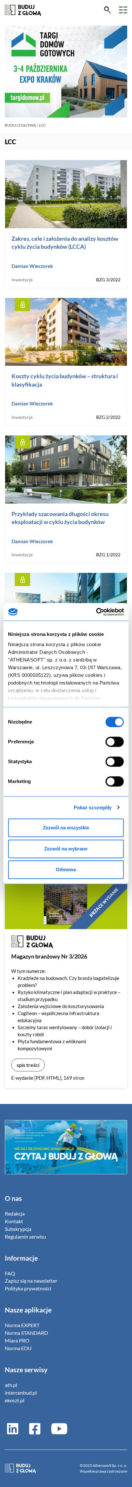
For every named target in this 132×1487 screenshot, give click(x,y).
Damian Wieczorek (32, 266)
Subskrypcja (18, 1229)
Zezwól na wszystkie (66, 827)
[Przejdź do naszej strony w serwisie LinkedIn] (13, 1428)
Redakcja (15, 1213)
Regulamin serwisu (25, 1236)
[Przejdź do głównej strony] (23, 9)
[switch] (115, 742)
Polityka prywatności (28, 1288)
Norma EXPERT (22, 1325)
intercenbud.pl (21, 1392)
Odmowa (66, 869)
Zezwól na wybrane (65, 848)
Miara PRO (17, 1340)
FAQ (10, 1273)
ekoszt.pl (14, 1400)
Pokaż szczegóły (93, 807)
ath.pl (11, 1385)
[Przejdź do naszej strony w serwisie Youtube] (57, 1428)
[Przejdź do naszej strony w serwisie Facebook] (35, 1428)
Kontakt (14, 1221)
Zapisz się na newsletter (31, 1281)
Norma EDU (18, 1348)
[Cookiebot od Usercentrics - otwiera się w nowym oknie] (96, 612)
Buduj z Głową (20, 125)
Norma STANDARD (26, 1333)
